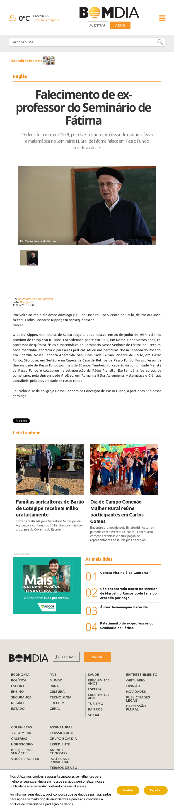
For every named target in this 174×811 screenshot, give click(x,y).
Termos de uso (63, 767)
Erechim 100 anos (99, 681)
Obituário (135, 680)
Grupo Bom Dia (63, 738)
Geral (55, 708)
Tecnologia (60, 697)
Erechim (57, 703)
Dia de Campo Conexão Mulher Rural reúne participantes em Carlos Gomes (117, 511)
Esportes (20, 686)
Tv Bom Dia (21, 733)
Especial (95, 689)
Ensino (17, 691)
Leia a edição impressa (25, 61)
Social (94, 715)
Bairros (95, 709)
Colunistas (21, 727)
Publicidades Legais (138, 698)
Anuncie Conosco (58, 751)
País (53, 674)
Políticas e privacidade (61, 760)
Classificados (62, 733)
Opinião (133, 686)
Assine (120, 25)
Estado (18, 708)
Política (18, 680)
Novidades (136, 691)
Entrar (100, 25)
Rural (55, 686)
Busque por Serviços (22, 751)
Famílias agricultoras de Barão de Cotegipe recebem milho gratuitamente (50, 508)
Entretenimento (141, 674)
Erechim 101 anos (99, 696)
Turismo (95, 703)
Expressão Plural (136, 707)
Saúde (93, 674)
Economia (20, 674)
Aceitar (128, 790)
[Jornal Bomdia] (109, 13)
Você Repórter (25, 759)
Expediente (60, 744)
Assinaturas (61, 727)
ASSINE (97, 657)
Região (17, 703)
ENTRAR (69, 657)
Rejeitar (156, 790)
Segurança (21, 697)
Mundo (56, 680)
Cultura (57, 691)
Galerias (19, 738)
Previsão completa (46, 20)
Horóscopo (22, 744)
